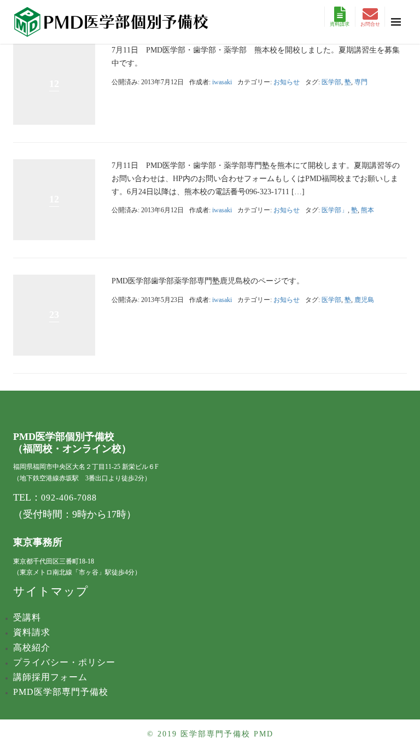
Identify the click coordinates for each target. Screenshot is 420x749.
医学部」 (335, 210)
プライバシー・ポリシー (64, 662)
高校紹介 (31, 647)
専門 (361, 82)
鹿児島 (364, 300)
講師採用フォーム (50, 677)
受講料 (27, 617)
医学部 (331, 82)
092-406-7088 (69, 497)
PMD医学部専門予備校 (60, 691)
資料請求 (339, 24)
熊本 (367, 210)
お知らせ (286, 82)
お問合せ (370, 24)
